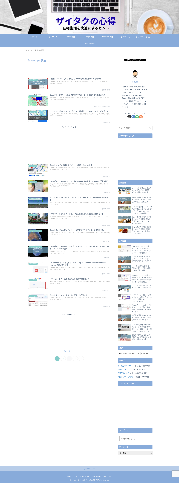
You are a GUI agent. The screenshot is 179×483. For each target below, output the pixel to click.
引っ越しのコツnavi (125, 366)
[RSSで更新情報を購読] (141, 116)
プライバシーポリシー (81, 476)
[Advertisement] (69, 68)
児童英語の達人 (123, 373)
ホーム (69, 476)
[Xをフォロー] (129, 116)
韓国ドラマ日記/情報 (125, 377)
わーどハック (123, 369)
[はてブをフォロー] (133, 116)
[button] (150, 128)
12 (75, 358)
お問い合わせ (96, 476)
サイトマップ (107, 476)
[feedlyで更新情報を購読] (137, 116)
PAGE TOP (90, 469)
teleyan (135, 82)
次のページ (69, 351)
